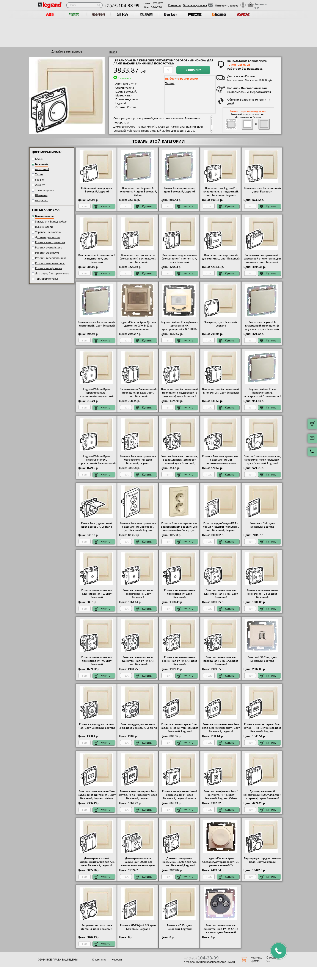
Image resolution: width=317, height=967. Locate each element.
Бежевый (41, 164)
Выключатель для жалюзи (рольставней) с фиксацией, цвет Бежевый (138, 258)
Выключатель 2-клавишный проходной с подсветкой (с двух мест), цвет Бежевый (179, 392)
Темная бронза (45, 190)
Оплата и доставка (195, 5)
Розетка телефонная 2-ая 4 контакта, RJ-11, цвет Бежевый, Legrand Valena (221, 795)
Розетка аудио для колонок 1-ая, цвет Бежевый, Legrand (96, 726)
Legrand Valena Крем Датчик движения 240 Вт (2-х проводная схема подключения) (138, 327)
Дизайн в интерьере (67, 51)
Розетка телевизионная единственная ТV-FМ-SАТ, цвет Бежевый (138, 661)
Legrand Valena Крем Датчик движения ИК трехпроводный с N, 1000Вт (179, 325)
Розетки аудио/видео (48, 247)
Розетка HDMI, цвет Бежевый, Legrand (262, 525)
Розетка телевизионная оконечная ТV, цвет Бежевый (138, 594)
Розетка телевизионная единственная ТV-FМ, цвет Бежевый (221, 594)
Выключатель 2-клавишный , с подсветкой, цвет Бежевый (96, 258)
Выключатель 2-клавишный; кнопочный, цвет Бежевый (221, 390)
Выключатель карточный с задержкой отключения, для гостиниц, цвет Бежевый (262, 258)
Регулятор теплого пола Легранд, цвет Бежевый (96, 927)
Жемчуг (40, 185)
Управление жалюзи (48, 232)
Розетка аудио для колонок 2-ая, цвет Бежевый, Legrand (138, 726)
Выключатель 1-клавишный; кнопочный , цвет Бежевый (96, 323)
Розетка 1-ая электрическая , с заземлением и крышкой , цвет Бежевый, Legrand (262, 460)
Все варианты (44, 216)
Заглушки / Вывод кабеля (51, 221)
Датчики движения (47, 237)
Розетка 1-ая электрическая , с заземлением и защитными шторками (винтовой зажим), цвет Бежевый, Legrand (221, 463)
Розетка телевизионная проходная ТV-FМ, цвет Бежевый (96, 661)
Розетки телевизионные (50, 258)
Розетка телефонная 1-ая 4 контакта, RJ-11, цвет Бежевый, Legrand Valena (179, 795)
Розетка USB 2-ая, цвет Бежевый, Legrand (262, 659)
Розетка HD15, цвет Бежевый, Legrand (179, 927)
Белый (39, 159)
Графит (39, 179)
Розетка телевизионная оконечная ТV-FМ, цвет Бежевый (262, 594)
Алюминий (42, 169)
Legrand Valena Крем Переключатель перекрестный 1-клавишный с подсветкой (97, 461)
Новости (116, 959)
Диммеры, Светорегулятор (52, 273)
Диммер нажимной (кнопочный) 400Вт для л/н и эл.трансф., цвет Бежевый (262, 795)
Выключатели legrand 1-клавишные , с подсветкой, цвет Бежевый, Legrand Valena (221, 193)
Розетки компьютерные (50, 263)
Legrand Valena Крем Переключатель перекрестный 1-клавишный (262, 392)
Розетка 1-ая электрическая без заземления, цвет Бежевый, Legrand (138, 460)
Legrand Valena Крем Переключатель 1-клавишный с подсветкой (96, 392)
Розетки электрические (50, 242)
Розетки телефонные (48, 268)
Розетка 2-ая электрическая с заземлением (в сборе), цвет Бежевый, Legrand (138, 527)
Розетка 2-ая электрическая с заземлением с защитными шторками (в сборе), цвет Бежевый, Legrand (179, 528)
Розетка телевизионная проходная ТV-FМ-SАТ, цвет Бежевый (220, 661)
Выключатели (44, 227)
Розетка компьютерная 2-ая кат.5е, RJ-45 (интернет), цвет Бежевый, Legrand (262, 728)
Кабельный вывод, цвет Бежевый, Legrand (96, 189)
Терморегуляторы (46, 278)
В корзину (193, 70)
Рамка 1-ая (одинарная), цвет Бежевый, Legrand (179, 189)
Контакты (174, 5)
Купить (105, 206)
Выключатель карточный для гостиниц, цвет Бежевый (221, 256)
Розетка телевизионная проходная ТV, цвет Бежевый (179, 594)
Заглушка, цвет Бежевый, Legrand (220, 323)
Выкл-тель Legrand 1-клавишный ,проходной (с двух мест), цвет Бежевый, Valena (262, 327)
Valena (169, 83)
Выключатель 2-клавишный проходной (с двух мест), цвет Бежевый (138, 392)
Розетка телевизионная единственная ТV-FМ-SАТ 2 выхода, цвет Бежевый (221, 929)
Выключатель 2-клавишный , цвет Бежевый (262, 189)
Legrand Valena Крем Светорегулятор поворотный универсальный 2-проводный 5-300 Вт (220, 864)
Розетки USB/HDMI (47, 253)
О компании (99, 959)
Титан (39, 174)
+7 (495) (122, 5)
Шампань (41, 195)
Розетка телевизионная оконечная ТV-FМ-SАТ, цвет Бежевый (179, 661)
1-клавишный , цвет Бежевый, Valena (138, 191)
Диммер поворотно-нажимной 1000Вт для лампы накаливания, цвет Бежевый (138, 864)
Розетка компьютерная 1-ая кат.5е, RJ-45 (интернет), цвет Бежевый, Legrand (179, 728)
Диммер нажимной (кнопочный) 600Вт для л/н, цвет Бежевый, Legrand (97, 862)
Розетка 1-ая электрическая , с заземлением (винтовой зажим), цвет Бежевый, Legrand (179, 461)
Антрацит (41, 200)
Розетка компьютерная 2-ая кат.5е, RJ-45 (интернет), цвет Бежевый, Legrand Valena (97, 795)
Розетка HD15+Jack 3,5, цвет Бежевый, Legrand (138, 927)
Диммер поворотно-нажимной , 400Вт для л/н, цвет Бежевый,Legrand (179, 862)
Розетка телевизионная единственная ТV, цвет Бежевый (96, 594)
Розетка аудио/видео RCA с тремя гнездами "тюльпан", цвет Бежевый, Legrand (221, 527)
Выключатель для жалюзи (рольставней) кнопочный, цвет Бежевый (179, 258)
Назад (113, 52)
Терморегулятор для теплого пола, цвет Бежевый (262, 860)
